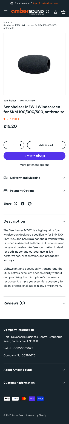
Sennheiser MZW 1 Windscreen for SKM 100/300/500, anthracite (30, 26)
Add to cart (46, 145)
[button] (63, 12)
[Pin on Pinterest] (29, 203)
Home (6, 22)
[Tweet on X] (15, 203)
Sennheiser (10, 100)
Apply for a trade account (46, 3)
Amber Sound (18, 415)
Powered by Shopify (36, 415)
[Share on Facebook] (22, 203)
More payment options (34, 165)
